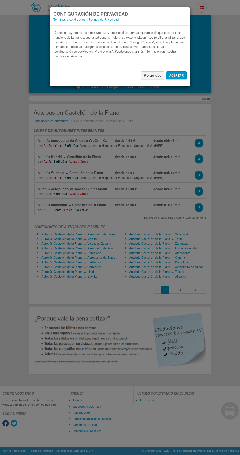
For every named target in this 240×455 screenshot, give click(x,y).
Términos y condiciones (69, 19)
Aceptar (176, 75)
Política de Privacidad (104, 19)
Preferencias (152, 75)
